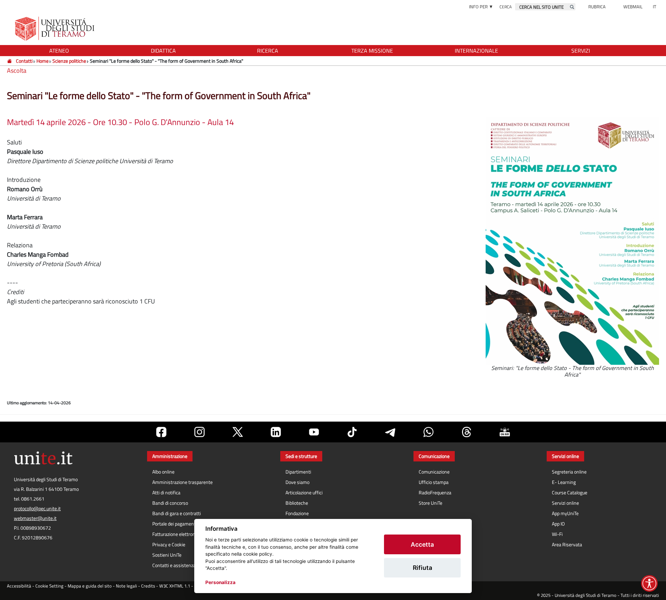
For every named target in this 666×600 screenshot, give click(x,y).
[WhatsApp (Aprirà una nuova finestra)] (428, 432)
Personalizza (220, 582)
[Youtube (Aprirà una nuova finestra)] (314, 432)
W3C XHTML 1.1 (174, 586)
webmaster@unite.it (35, 518)
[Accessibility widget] (649, 583)
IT (654, 6)
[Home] (10, 60)
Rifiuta (422, 567)
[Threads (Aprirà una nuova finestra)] (466, 432)
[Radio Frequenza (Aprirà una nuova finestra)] (505, 432)
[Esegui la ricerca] (572, 6)
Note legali (126, 586)
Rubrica (597, 6)
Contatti (24, 60)
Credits (148, 586)
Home (42, 60)
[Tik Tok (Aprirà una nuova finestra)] (352, 432)
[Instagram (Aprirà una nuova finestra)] (199, 432)
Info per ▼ (481, 6)
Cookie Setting (49, 586)
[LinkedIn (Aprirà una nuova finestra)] (276, 432)
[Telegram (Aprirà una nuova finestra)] (390, 432)
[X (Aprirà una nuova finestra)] (237, 432)
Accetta (422, 544)
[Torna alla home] (55, 28)
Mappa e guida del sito (90, 586)
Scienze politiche (69, 60)
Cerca (506, 6)
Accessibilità (19, 586)
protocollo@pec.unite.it (37, 508)
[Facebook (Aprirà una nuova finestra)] (161, 432)
